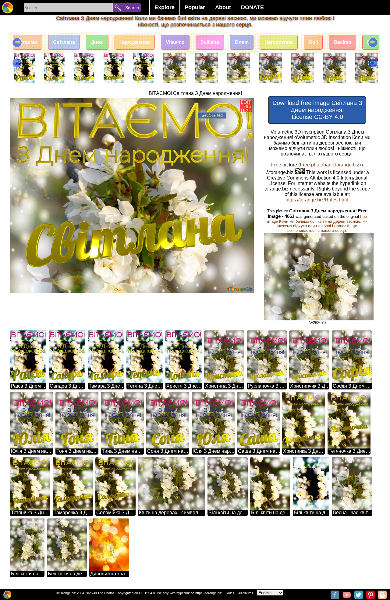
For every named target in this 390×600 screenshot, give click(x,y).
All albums (245, 593)
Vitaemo (175, 42)
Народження (134, 42)
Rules (230, 593)
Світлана (64, 42)
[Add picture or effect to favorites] (18, 106)
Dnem (242, 42)
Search (132, 7)
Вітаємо (27, 42)
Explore (164, 7)
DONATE (252, 7)
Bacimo (342, 42)
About (223, 7)
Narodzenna (278, 42)
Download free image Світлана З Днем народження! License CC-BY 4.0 (317, 109)
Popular (195, 7)
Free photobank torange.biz (329, 164)
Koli (313, 42)
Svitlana (209, 42)
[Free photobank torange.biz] (7, 7)
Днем (97, 42)
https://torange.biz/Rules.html (316, 199)
